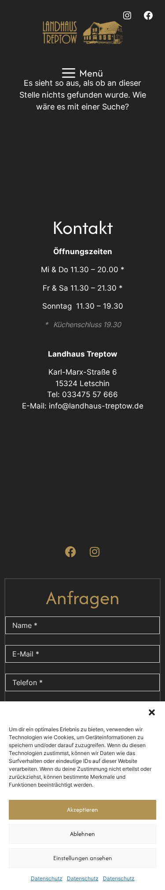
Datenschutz (46, 878)
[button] (151, 712)
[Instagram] (127, 15)
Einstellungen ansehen (82, 858)
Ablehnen (82, 833)
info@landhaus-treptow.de (96, 405)
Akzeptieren (82, 809)
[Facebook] (148, 15)
